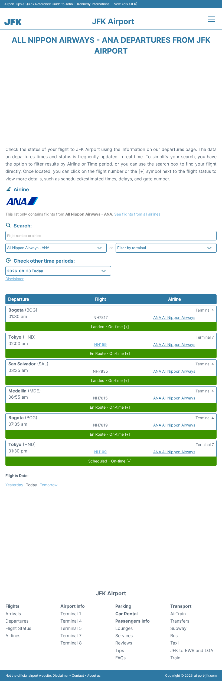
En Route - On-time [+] (110, 353)
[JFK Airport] (13, 22)
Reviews (123, 643)
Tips (119, 650)
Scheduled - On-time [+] (110, 461)
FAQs (120, 657)
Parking (123, 606)
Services (124, 635)
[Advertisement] (111, 102)
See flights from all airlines (137, 214)
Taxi (174, 643)
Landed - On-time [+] (110, 326)
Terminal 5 (71, 628)
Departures (16, 621)
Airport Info (72, 606)
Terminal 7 (70, 635)
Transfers (179, 621)
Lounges (124, 628)
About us (93, 675)
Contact (78, 675)
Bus (174, 635)
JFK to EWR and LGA (191, 650)
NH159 (100, 344)
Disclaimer (60, 675)
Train (175, 657)
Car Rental (126, 613)
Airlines (12, 635)
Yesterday (14, 484)
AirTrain (178, 613)
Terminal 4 (71, 621)
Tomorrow (48, 484)
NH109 (100, 451)
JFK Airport (113, 21)
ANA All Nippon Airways (174, 317)
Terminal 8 (71, 643)
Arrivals (13, 613)
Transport (180, 606)
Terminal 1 (70, 613)
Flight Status (18, 628)
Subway (178, 628)
